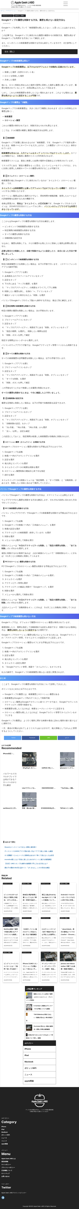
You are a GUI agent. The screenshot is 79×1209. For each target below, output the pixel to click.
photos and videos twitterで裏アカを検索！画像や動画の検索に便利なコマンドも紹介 (68, 969)
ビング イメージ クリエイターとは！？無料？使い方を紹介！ (11, 966)
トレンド (4, 1141)
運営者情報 (4, 1161)
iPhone (28, 1049)
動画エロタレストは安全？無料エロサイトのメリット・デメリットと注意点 (39, 997)
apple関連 (29, 1081)
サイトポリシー (6, 1164)
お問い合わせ (5, 1176)
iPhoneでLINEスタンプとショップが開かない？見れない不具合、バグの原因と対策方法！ (30, 969)
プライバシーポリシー (8, 1167)
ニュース (28, 1074)
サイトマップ (5, 1173)
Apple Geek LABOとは (8, 1158)
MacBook (4, 1132)
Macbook (29, 1062)
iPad (27, 1055)
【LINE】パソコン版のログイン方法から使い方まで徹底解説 (30, 931)
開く (12, 51)
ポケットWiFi (30, 1068)
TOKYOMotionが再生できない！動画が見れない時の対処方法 (39, 1017)
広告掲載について (6, 1170)
